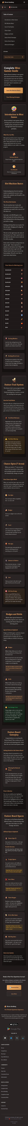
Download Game (4, 1108)
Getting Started (4, 1085)
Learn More (14, 994)
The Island (3, 1054)
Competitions (4, 1051)
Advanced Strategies (9, 44)
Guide (5, 7)
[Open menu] (24, 2)
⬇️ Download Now (14, 987)
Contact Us (3, 1105)
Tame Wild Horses (5, 1056)
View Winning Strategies (13, 97)
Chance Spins (8, 30)
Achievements (4, 1077)
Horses (2, 1048)
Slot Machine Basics (9, 23)
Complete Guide (4, 1088)
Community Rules (4, 1097)
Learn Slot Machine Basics (13, 90)
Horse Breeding (4, 1091)
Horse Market (4, 1059)
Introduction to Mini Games (11, 20)
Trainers (3, 1068)
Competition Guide (5, 1094)
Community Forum (5, 1074)
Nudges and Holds (9, 34)
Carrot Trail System (9, 27)
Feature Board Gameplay (10, 37)
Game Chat (3, 1071)
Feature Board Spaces (10, 41)
